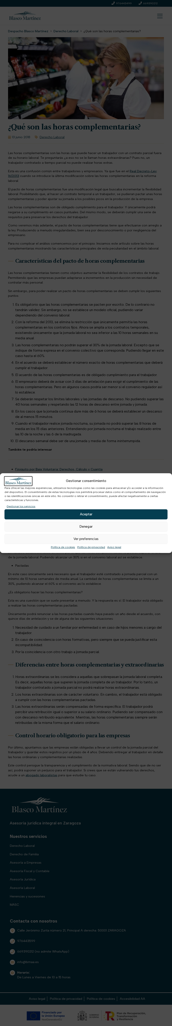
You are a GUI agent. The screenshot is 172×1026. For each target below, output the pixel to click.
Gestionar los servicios (21, 506)
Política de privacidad (91, 547)
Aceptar (86, 514)
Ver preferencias (86, 539)
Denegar (86, 527)
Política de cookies (63, 547)
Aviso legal (114, 547)
